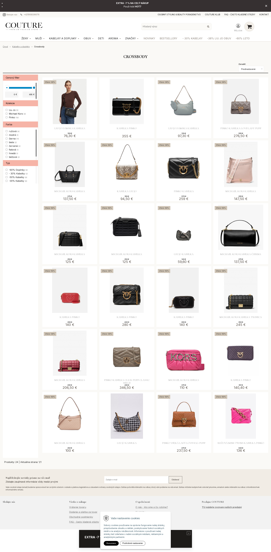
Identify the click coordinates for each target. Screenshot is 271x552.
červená (14, 146)
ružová (14, 131)
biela (13, 142)
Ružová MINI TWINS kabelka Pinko (241, 443)
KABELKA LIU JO (127, 191)
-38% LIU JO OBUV (219, 38)
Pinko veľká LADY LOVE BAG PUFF (183, 443)
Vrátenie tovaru (77, 507)
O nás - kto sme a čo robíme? (152, 507)
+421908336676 (31, 14)
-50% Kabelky (18, 177)
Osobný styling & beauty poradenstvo (179, 14)
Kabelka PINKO (127, 128)
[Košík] (249, 27)
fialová (13, 149)
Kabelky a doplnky (21, 46)
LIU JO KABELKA (184, 254)
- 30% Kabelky (193, 38)
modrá (13, 135)
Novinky (149, 38)
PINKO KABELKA (184, 191)
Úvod (5, 46)
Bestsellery (168, 38)
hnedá (13, 153)
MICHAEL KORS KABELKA (69, 191)
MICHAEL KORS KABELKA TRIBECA (241, 317)
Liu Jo (13, 110)
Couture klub (212, 14)
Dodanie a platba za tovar (83, 512)
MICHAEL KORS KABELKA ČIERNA (240, 254)
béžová (14, 157)
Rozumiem (111, 543)
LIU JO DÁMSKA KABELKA (69, 128)
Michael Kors (17, 113)
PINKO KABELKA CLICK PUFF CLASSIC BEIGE (127, 381)
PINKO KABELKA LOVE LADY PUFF (240, 128)
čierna (14, 138)
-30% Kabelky (18, 180)
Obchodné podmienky (81, 517)
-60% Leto (243, 38)
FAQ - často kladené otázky (239, 14)
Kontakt (264, 14)
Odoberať (175, 480)
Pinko (14, 117)
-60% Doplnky (18, 169)
